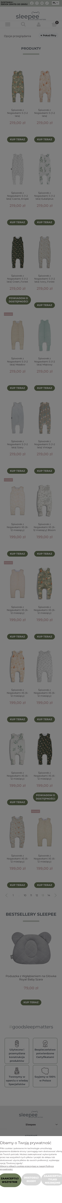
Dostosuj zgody (31, 1179)
